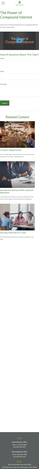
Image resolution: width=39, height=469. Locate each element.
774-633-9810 (22, 445)
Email (2, 71)
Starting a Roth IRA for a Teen (13, 233)
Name (2, 58)
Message (3, 84)
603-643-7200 (22, 454)
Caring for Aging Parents (11, 150)
